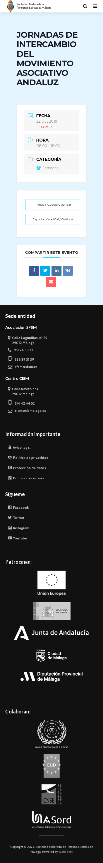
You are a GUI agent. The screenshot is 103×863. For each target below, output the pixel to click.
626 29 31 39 (23, 359)
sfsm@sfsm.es (25, 366)
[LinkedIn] (57, 271)
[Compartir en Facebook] (34, 271)
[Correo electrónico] (51, 282)
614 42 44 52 (23, 403)
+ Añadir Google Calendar (52, 204)
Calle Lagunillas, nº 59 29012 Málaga (27, 340)
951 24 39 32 (22, 350)
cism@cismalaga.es (29, 410)
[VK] (68, 271)
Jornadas (50, 168)
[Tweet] (45, 271)
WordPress (65, 852)
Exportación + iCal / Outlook (52, 219)
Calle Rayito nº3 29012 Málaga (23, 391)
